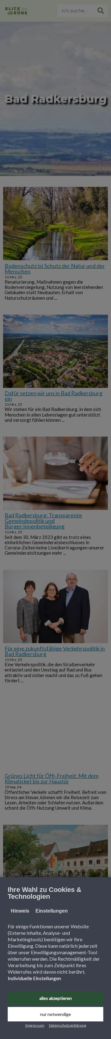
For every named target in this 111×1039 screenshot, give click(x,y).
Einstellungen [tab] (51, 911)
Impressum (34, 1025)
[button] (55, 998)
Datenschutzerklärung (67, 1025)
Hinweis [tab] (20, 911)
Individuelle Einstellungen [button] (34, 978)
